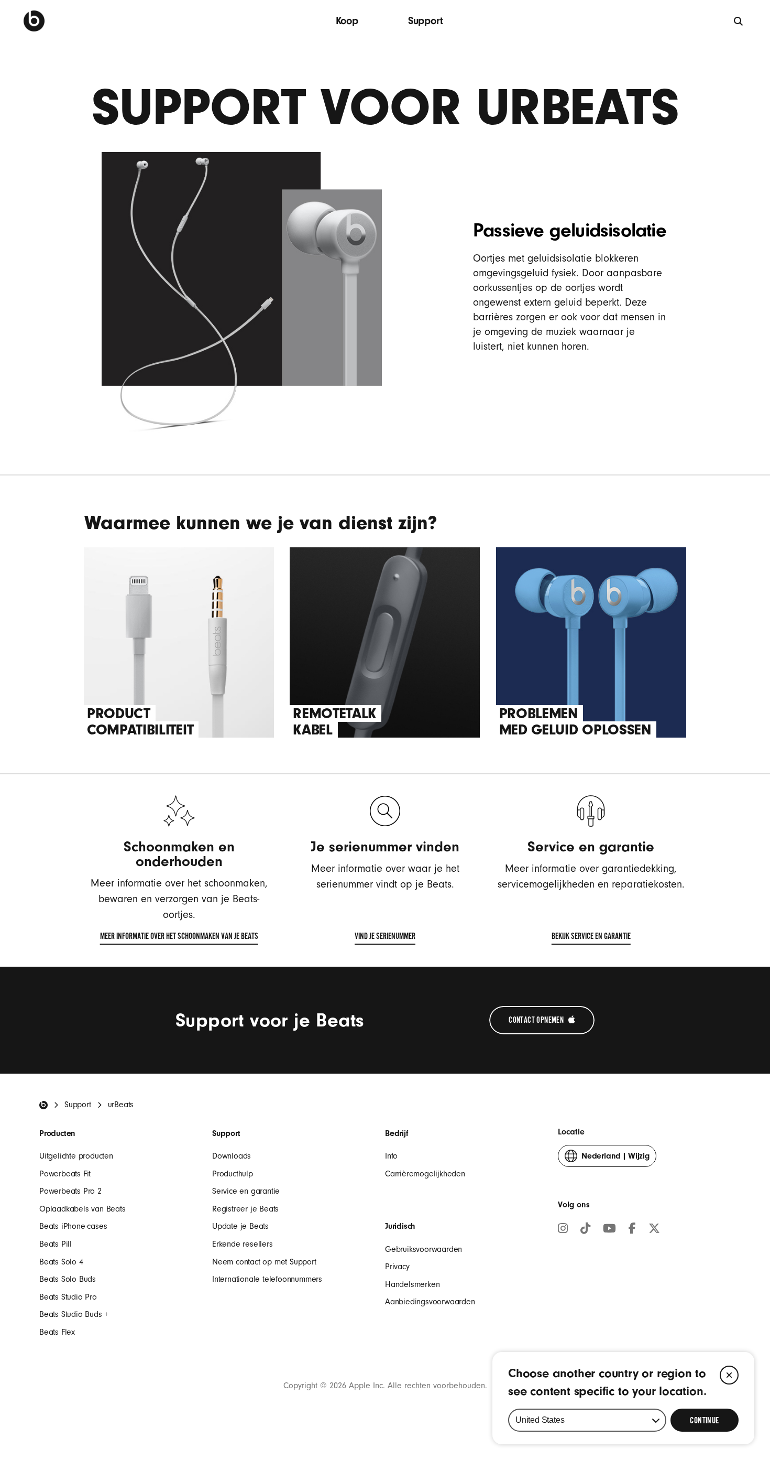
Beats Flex (57, 1332)
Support (425, 21)
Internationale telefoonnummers (267, 1279)
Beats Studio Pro (68, 1297)
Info (391, 1156)
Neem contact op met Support (264, 1262)
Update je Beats (240, 1226)
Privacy (397, 1266)
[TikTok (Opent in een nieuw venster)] (585, 1230)
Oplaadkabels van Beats (82, 1209)
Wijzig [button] (615, 1159)
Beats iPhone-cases (73, 1226)
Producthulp (232, 1173)
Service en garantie (246, 1191)
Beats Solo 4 (61, 1262)
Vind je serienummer (385, 938)
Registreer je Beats (245, 1209)
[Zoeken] (739, 21)
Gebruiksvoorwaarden (423, 1249)
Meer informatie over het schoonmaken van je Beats (179, 938)
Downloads (231, 1156)
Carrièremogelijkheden (425, 1173)
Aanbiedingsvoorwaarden (430, 1301)
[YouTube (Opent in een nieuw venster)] (609, 1230)
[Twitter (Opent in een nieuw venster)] (654, 1230)
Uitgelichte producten (76, 1156)
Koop (347, 21)
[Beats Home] (43, 1105)
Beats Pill (55, 1244)
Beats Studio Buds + (73, 1314)
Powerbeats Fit (65, 1173)
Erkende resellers (242, 1244)
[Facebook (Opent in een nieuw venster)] (632, 1230)
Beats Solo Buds (67, 1279)
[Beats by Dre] (34, 20)
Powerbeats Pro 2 (70, 1191)
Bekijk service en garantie (591, 938)
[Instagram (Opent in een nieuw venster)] (563, 1230)
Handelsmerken (412, 1284)
